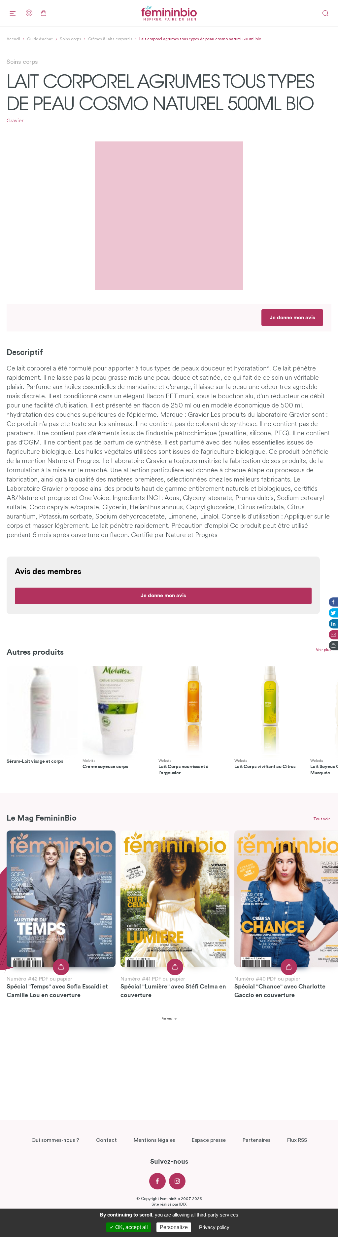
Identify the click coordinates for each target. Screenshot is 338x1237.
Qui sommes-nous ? (55, 1140)
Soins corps (70, 39)
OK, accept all (131, 1227)
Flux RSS (297, 1140)
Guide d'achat (40, 39)
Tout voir (321, 819)
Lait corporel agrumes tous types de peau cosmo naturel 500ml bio (200, 39)
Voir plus (323, 650)
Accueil (13, 39)
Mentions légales (154, 1140)
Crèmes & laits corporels (110, 39)
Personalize (174, 1227)
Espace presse (209, 1140)
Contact (106, 1140)
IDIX (182, 1204)
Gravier (15, 121)
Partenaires (256, 1140)
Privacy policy (214, 1227)
